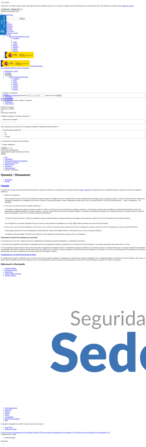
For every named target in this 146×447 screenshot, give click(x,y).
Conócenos (8, 24)
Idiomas (19, 36)
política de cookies (128, 6)
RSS (6, 420)
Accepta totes (6, 9)
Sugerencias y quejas (11, 33)
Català (18, 77)
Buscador (23, 95)
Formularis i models (11, 270)
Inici (6, 157)
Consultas (8, 35)
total (81, 190)
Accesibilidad (9, 417)
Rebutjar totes (16, 9)
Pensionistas (8, 27)
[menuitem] (75, 444)
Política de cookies (10, 429)
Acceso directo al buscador (10, 95)
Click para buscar (50, 95)
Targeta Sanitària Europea (13, 274)
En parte (7, 136)
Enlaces (7, 413)
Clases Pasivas (9, 31)
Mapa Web (8, 410)
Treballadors (9, 159)
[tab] (73, 185)
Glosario (7, 411)
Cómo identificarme (11, 408)
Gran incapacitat (10, 168)
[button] (73, 108)
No (6, 134)
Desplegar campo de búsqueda (19, 68)
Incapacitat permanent (11, 162)
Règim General (9, 164)
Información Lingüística (12, 419)
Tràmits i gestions (10, 275)
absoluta (87, 190)
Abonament (8, 179)
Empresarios (9, 29)
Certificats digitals (10, 268)
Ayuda (7, 415)
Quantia (7, 181)
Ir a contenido (5, 68)
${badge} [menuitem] (10, 438)
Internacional (9, 272)
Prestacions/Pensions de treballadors (16, 161)
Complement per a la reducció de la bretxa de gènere (18, 254)
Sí (5, 132)
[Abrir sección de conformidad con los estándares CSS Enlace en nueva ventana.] (92, 432)
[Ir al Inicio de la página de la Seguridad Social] (7, 15)
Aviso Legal (8, 427)
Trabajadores (9, 26)
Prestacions (8, 166)
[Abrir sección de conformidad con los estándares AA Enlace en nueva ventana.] (57, 432)
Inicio (7, 22)
